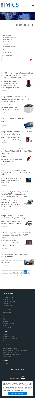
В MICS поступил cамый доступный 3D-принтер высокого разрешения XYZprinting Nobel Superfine (17, 75)
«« (3, 272)
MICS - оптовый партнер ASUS (13, 118)
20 (14, 272)
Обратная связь (8, 305)
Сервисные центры (9, 352)
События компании (9, 46)
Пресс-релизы (8, 50)
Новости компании (9, 37)
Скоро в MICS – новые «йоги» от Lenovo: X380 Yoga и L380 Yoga (14, 216)
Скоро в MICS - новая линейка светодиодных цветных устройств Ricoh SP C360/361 (15, 99)
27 (10, 276)
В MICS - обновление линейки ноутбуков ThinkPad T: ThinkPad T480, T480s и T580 (16, 151)
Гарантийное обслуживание (12, 354)
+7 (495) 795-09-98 (17, 369)
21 (17, 272)
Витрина (5, 363)
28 (14, 276)
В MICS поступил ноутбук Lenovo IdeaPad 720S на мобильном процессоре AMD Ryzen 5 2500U (14, 194)
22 (21, 272)
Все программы (8, 334)
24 (28, 272)
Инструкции (7, 356)
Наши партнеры (8, 299)
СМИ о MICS (7, 52)
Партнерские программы (11, 341)
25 (3, 276)
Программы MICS (8, 336)
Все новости (7, 35)
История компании (9, 297)
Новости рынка (8, 39)
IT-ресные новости (9, 319)
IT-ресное (6, 42)
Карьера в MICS (8, 303)
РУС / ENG (24, 6)
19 (10, 272)
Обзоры (5, 44)
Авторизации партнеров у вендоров (15, 350)
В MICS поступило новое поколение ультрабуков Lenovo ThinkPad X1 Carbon (16, 234)
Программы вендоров (10, 339)
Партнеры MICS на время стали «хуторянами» (14, 255)
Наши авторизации (9, 301)
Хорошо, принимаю (18, 393)
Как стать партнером (10, 348)
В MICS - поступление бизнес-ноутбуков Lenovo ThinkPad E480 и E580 (15, 172)
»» (21, 275)
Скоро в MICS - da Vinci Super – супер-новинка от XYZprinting (16, 133)
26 (7, 276)
